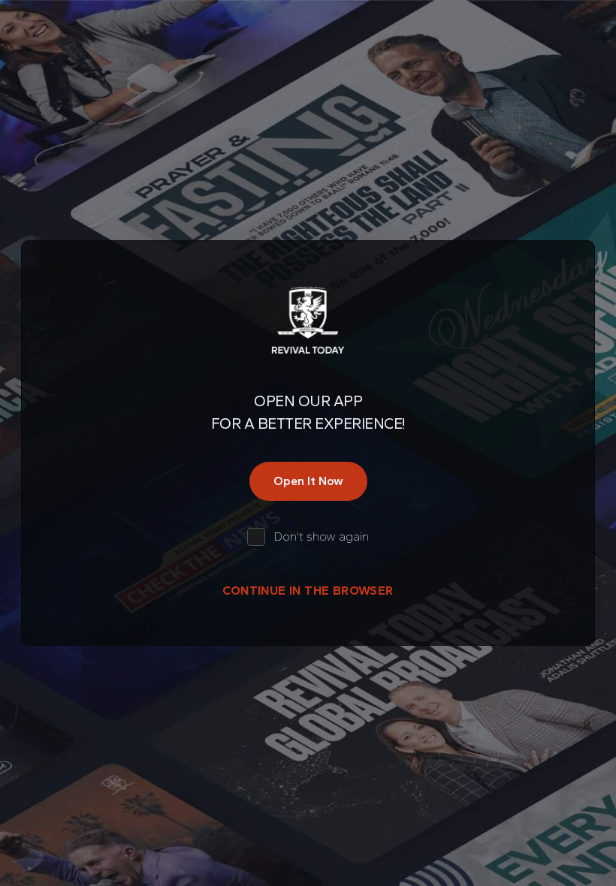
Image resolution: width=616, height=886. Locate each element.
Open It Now (308, 481)
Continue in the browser (307, 590)
